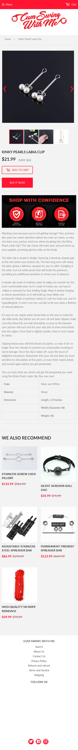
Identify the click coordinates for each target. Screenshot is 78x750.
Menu (9, 4)
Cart (73, 4)
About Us (39, 651)
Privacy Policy (39, 661)
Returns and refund (39, 665)
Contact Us (39, 656)
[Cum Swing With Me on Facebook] (38, 741)
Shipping (39, 675)
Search (39, 646)
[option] (38, 87)
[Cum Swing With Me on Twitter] (31, 741)
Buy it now (17, 182)
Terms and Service (39, 670)
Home (8, 39)
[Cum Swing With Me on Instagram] (45, 741)
